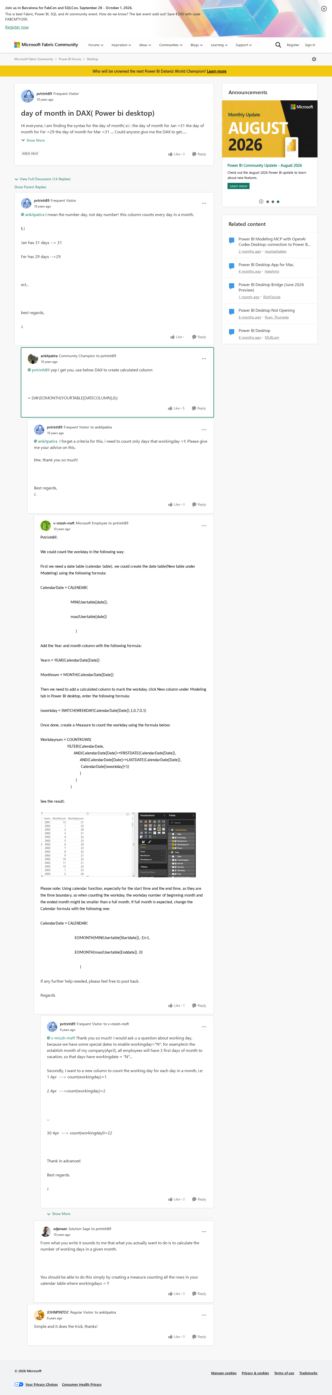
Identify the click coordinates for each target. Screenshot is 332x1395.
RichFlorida (271, 296)
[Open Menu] (314, 59)
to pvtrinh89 (106, 355)
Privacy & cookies (255, 1373)
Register (293, 45)
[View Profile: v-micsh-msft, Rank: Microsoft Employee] (45, 525)
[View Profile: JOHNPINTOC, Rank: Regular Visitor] (39, 1315)
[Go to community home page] (46, 45)
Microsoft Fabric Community (33, 59)
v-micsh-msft (63, 522)
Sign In (310, 45)
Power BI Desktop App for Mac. (266, 264)
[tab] (267, 201)
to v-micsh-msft (116, 1023)
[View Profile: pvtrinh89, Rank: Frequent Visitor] (27, 96)
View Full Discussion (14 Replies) (45, 178)
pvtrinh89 (44, 93)
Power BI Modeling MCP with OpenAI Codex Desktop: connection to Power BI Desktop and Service (274, 241)
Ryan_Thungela (277, 317)
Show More (35, 140)
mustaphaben (276, 251)
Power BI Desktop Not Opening (267, 310)
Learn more (216, 71)
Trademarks (308, 1373)
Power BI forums (70, 59)
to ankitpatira (101, 427)
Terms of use (284, 1373)
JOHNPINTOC (58, 1312)
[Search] (278, 45)
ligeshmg (272, 271)
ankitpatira (34, 214)
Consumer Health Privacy (82, 1384)
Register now (17, 27)
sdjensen (60, 1228)
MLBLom (272, 337)
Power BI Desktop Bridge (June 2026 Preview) (271, 287)
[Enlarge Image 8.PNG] (118, 845)
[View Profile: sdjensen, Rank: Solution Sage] (45, 1231)
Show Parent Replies (30, 186)
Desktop (92, 59)
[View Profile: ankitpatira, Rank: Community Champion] (33, 358)
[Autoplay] (261, 201)
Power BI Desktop (254, 330)
